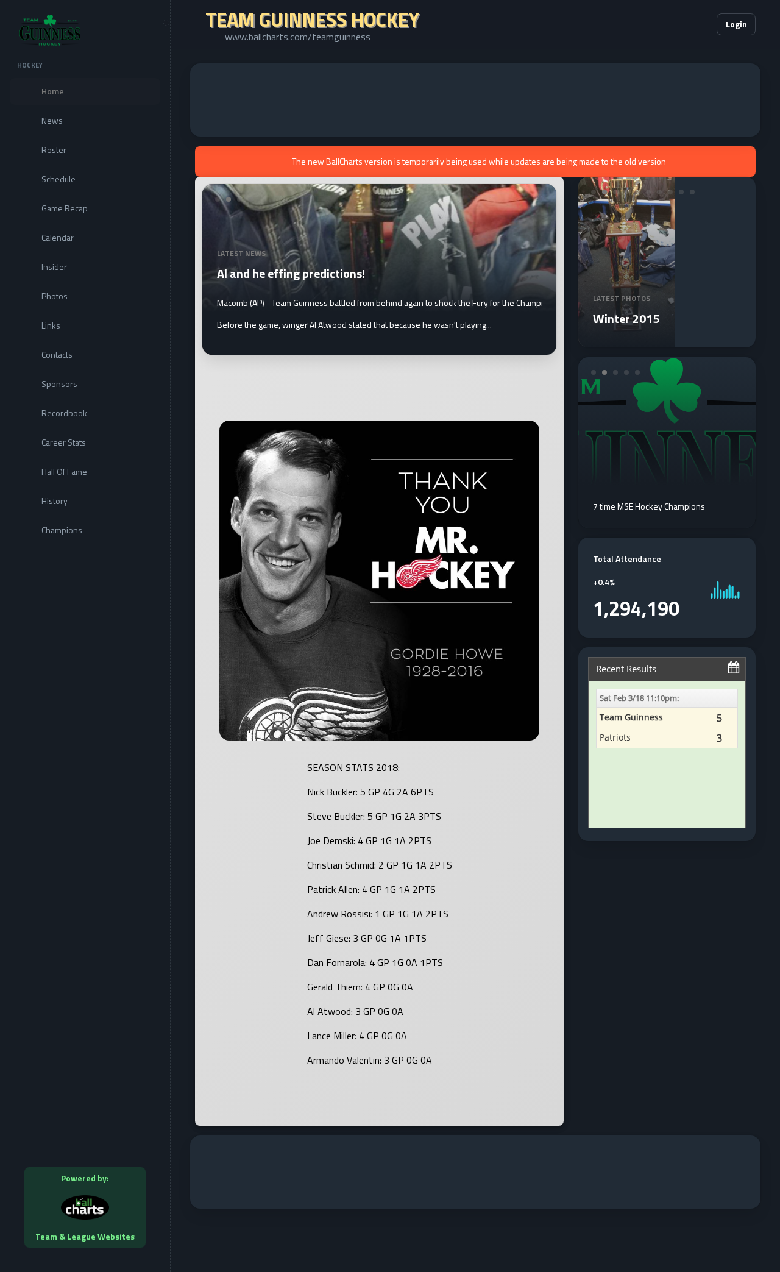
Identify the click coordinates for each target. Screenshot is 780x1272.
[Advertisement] (475, 100)
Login (736, 24)
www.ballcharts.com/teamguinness (297, 36)
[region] (85, 636)
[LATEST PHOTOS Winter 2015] (626, 340)
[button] (670, 24)
